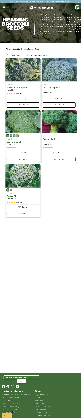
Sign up (21, 381)
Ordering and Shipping (10, 407)
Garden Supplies (41, 412)
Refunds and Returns (9, 409)
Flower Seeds (40, 398)
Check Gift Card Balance (11, 403)
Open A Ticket (7, 401)
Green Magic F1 (15, 141)
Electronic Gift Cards (43, 415)
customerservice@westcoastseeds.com (16, 395)
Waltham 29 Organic (17, 87)
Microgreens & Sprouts (43, 407)
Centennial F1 (50, 139)
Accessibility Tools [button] (8, 412)
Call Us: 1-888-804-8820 (10, 398)
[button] (77, 7)
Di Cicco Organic (51, 87)
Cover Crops (40, 403)
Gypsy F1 (11, 196)
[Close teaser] (13, 412)
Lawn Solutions (40, 409)
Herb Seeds (39, 401)
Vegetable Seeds (41, 395)
